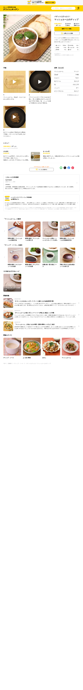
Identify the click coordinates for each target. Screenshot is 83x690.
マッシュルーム (58, 71)
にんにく (56, 77)
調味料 (10, 363)
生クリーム (57, 81)
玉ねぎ (56, 74)
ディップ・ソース (18, 363)
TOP (4, 363)
